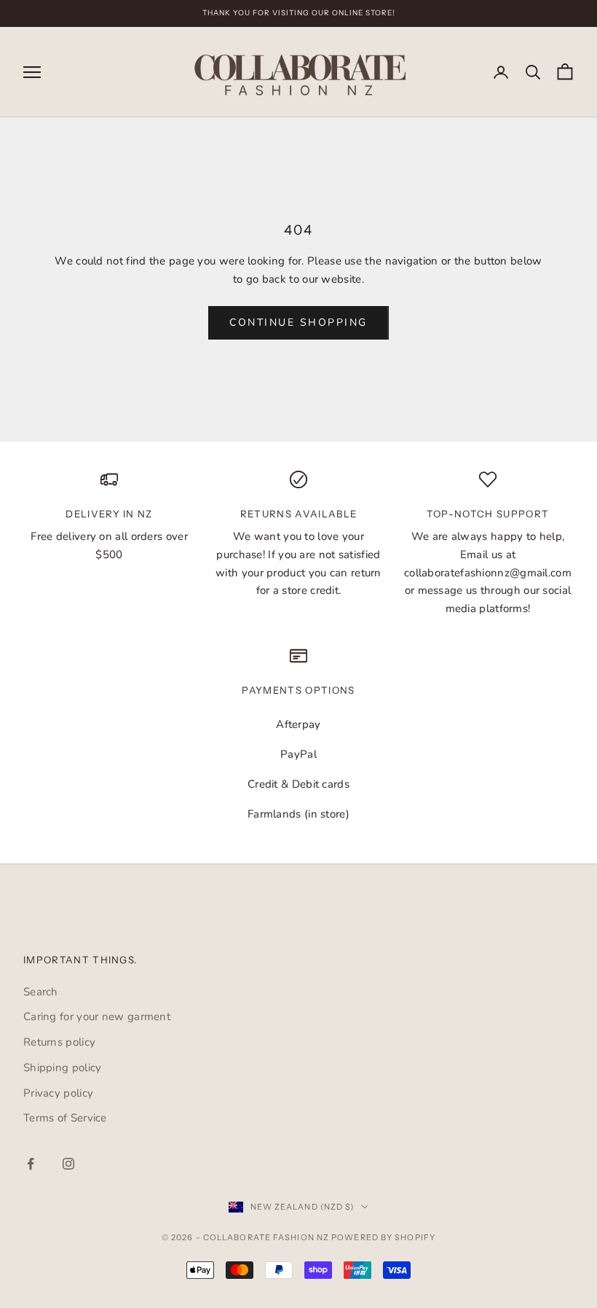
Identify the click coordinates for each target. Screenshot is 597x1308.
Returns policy (59, 1042)
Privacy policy (58, 1093)
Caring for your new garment (96, 1016)
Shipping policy (62, 1067)
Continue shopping (298, 322)
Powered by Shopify (383, 1237)
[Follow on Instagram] (68, 1163)
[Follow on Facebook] (30, 1163)
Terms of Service (65, 1118)
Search (40, 991)
